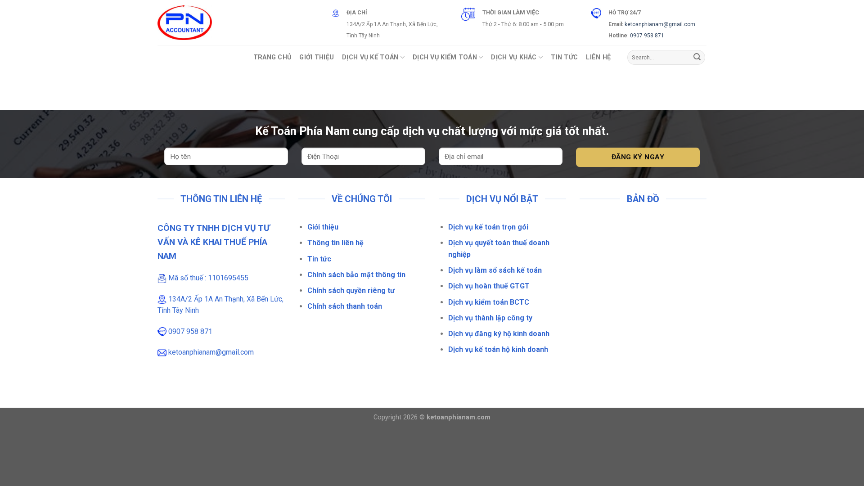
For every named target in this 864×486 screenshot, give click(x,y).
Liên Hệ (598, 57)
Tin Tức (564, 57)
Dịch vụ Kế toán (370, 57)
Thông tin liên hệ (335, 242)
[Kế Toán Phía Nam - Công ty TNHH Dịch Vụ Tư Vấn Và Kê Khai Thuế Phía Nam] (185, 23)
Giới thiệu (322, 227)
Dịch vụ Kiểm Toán (445, 57)
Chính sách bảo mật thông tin (356, 274)
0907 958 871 (647, 35)
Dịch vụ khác (513, 57)
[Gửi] (697, 57)
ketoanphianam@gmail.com (660, 24)
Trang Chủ (272, 57)
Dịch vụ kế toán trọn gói (488, 227)
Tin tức (319, 259)
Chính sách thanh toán (344, 306)
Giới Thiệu (316, 57)
